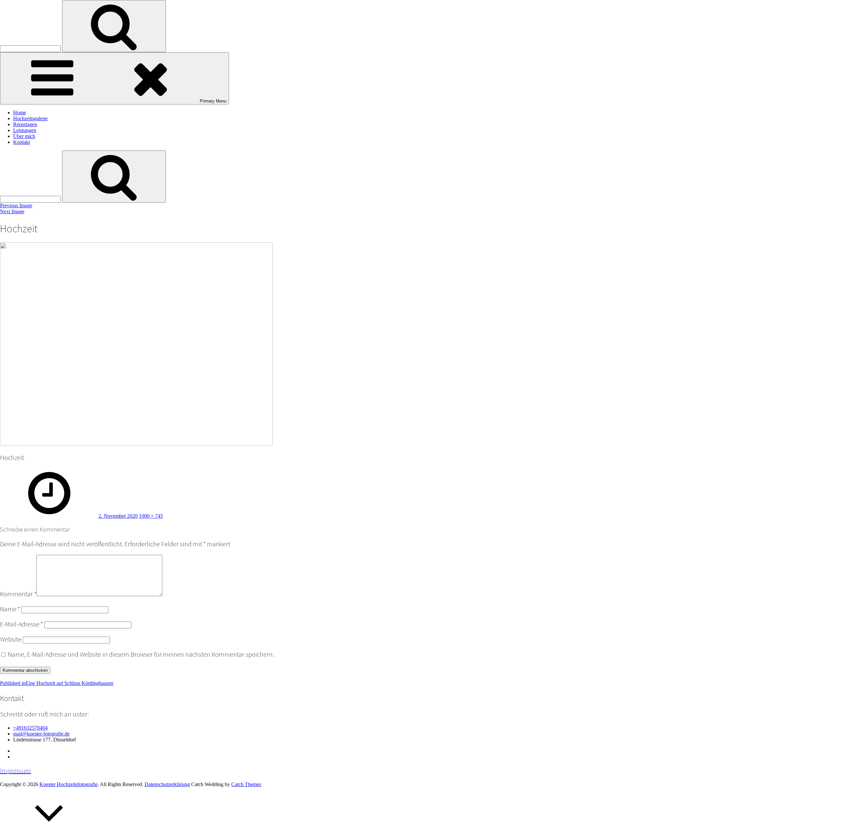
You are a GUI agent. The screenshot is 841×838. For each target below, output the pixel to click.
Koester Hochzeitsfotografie (68, 784)
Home (19, 112)
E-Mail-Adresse (21, 624)
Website (10, 639)
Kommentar (18, 594)
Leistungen (24, 130)
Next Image (12, 211)
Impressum (15, 770)
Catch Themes (246, 784)
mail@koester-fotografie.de (41, 733)
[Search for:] (31, 48)
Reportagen (25, 124)
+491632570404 (30, 728)
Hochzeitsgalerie (30, 118)
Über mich (24, 136)
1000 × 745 (151, 516)
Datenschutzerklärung (167, 784)
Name (10, 609)
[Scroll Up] (49, 835)
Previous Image (16, 205)
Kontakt (21, 142)
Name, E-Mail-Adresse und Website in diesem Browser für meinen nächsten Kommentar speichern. (141, 654)
